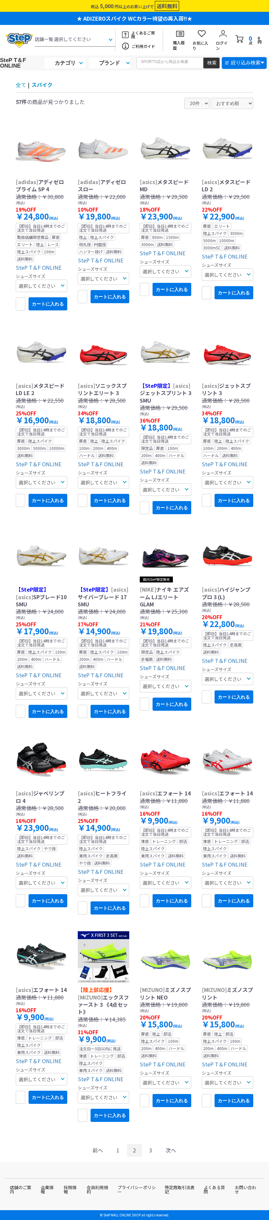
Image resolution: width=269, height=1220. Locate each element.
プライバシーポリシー (136, 1189)
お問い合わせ (245, 1189)
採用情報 (70, 1189)
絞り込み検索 (245, 62)
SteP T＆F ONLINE (13, 63)
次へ (171, 1150)
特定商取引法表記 (180, 1189)
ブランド (109, 63)
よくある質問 (214, 1189)
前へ (98, 1150)
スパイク (41, 85)
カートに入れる (48, 303)
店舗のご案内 (20, 1189)
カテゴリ (65, 63)
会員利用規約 (97, 1189)
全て (21, 85)
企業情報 (47, 1189)
